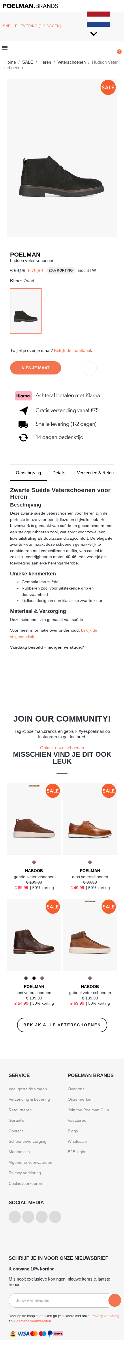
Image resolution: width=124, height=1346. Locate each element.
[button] (34, 48)
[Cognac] (34, 862)
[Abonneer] (114, 1300)
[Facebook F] (28, 1217)
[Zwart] (25, 310)
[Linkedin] (55, 1217)
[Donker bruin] (26, 978)
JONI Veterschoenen (34, 992)
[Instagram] (15, 1217)
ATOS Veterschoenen (90, 876)
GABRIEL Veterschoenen (34, 876)
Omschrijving (28, 472)
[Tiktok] (42, 1217)
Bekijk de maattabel (72, 350)
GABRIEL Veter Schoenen (90, 992)
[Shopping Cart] (117, 48)
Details (58, 472)
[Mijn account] (62, 48)
